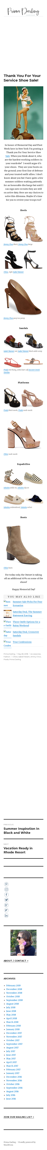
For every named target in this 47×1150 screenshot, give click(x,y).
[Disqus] (23, 704)
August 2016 (12, 1091)
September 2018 (14, 1000)
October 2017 (12, 1040)
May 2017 (11, 1058)
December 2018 (14, 989)
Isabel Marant (18, 272)
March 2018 (12, 1022)
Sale (7, 156)
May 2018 (11, 1014)
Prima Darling (9, 654)
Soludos (7, 488)
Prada (6, 370)
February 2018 (13, 1025)
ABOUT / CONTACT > (16, 961)
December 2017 (14, 1033)
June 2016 (11, 1098)
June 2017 (11, 1055)
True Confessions (22, 642)
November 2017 (14, 1036)
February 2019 (13, 985)
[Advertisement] (23, 48)
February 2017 (13, 1069)
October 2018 (13, 996)
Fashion (7, 657)
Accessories (35, 654)
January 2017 (12, 1073)
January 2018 (13, 1029)
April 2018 (11, 1018)
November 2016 (14, 1080)
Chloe (6, 272)
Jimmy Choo (8, 244)
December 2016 (14, 1077)
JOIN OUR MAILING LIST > (19, 1117)
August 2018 (12, 1003)
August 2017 (12, 1047)
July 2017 (10, 1051)
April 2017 (11, 1062)
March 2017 (12, 1066)
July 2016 (10, 1095)
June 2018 (11, 1011)
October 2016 (13, 1084)
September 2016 (14, 1087)
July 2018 (10, 1007)
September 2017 (14, 1044)
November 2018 (14, 993)
